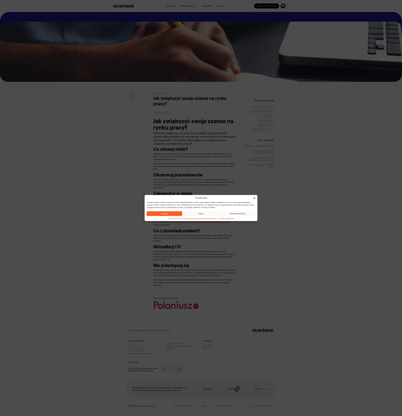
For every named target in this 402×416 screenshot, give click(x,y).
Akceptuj (164, 214)
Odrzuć (201, 214)
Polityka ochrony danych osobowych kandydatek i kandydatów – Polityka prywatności (201, 218)
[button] (254, 198)
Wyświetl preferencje (237, 214)
